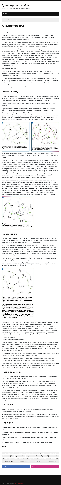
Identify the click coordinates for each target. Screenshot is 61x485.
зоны (55, 456)
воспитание (7, 456)
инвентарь (7, 458)
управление (52, 461)
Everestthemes (19, 483)
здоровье (45, 456)
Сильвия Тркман (24, 453)
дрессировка (32, 456)
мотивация (54, 458)
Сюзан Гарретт (40, 453)
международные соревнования (37, 458)
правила (38, 461)
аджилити (53, 453)
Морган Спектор (9, 453)
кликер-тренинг (19, 458)
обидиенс (9, 461)
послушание (24, 461)
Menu (5, 14)
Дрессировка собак (15, 5)
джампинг (20, 456)
